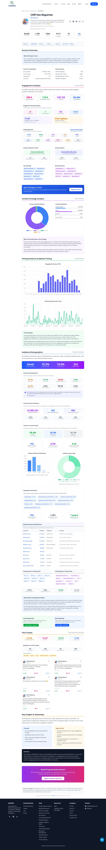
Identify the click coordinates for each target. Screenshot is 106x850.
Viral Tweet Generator (45, 817)
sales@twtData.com (92, 806)
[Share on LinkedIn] (73, 21)
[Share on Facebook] (76, 21)
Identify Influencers (44, 808)
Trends (74, 4)
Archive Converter (44, 811)
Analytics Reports (43, 820)
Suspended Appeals (44, 828)
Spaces (25, 813)
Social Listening (43, 839)
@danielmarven (27, 548)
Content (41, 43)
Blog (68, 4)
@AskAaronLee (27, 544)
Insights (71, 43)
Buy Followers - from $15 (31, 625)
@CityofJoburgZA (27, 541)
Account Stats (33, 11)
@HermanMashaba (28, 565)
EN (80, 4)
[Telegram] (102, 840)
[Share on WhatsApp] (79, 21)
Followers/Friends (28, 806)
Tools (56, 4)
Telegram (89, 808)
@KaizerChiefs (27, 534)
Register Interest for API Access (53, 778)
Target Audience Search (45, 806)
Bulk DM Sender (43, 835)
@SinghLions (26, 537)
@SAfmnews (26, 551)
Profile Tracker (43, 837)
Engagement (34, 43)
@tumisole (26, 555)
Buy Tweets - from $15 (62, 625)
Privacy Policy (73, 815)
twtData (53, 795)
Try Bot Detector (31, 395)
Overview (25, 43)
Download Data (46, 4)
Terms (71, 813)
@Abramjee (26, 562)
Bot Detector (42, 815)
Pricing (63, 4)
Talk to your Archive (44, 813)
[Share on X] (70, 21)
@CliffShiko (34, 18)
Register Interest (76, 189)
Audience (57, 43)
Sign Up (94, 4)
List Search (42, 826)
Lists (24, 811)
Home (23, 11)
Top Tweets (65, 43)
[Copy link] (83, 21)
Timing (48, 43)
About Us (72, 808)
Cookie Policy (73, 817)
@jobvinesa (26, 558)
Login (86, 4)
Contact (72, 811)
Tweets (25, 808)
